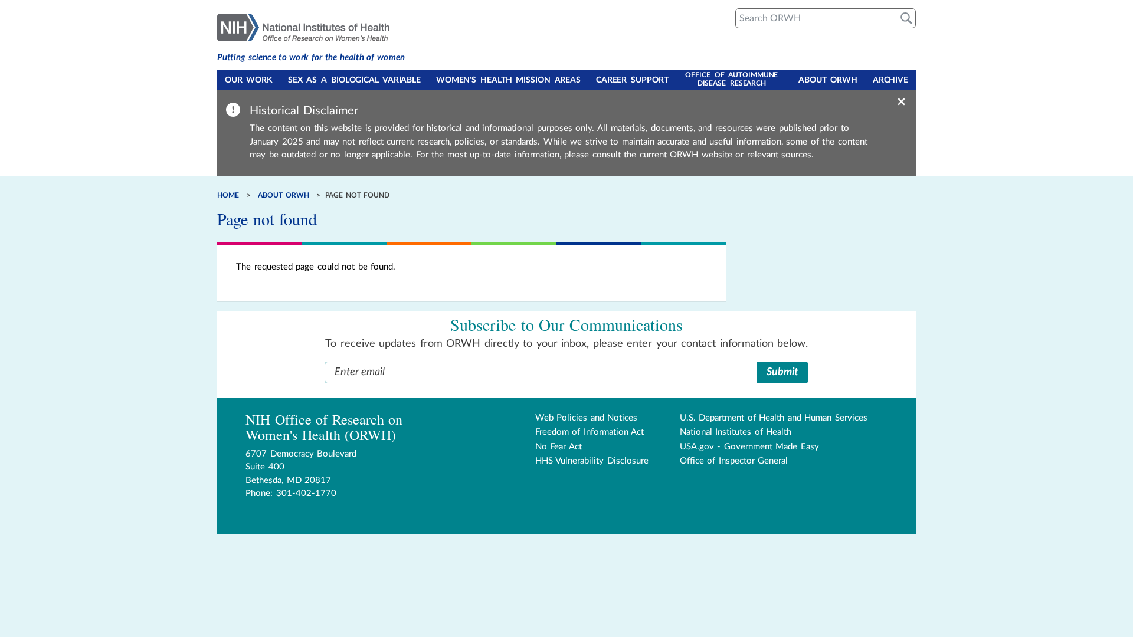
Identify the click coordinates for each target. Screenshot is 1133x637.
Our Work (249, 80)
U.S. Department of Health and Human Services (773, 417)
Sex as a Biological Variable (354, 80)
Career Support (632, 80)
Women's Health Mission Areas (508, 80)
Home (228, 195)
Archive (890, 80)
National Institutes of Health (736, 432)
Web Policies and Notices (586, 417)
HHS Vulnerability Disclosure (592, 461)
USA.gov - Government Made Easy (749, 446)
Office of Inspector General (734, 461)
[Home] (311, 27)
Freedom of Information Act (589, 432)
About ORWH (827, 80)
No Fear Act (558, 446)
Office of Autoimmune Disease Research (731, 79)
